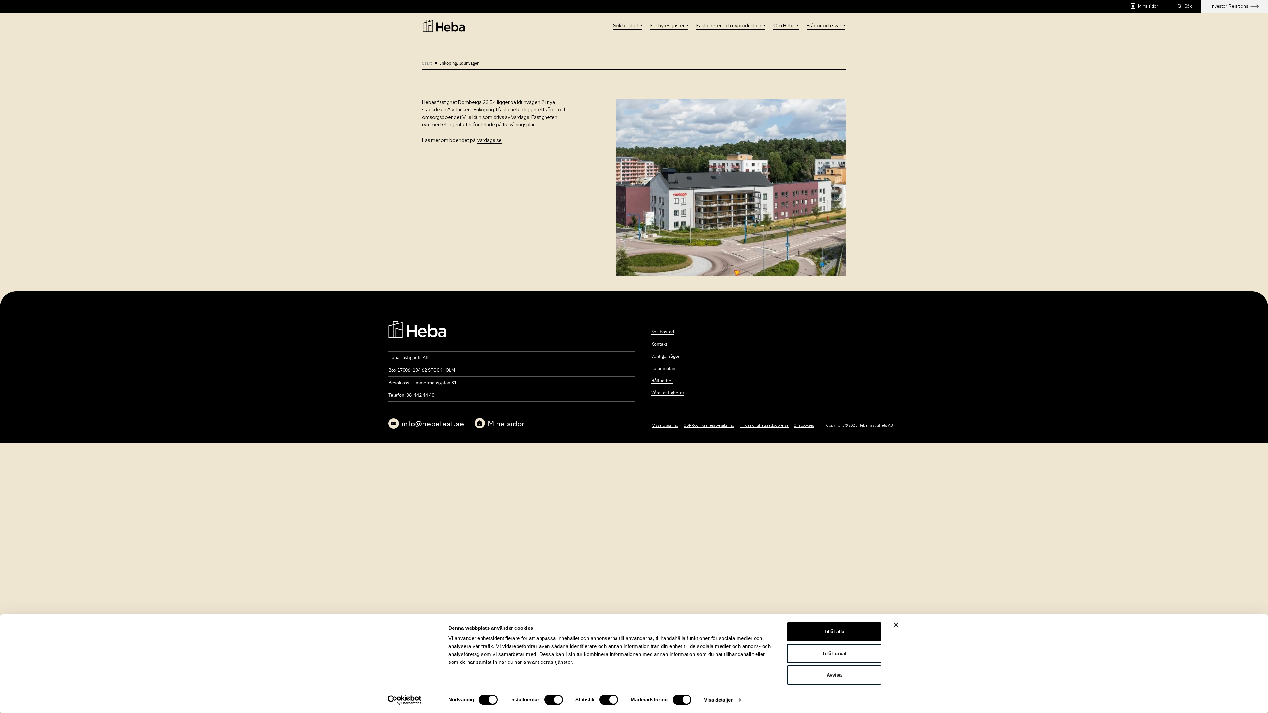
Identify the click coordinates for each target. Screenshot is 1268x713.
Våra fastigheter (667, 393)
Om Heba (784, 25)
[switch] (553, 700)
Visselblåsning (665, 425)
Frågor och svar (824, 25)
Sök (1188, 6)
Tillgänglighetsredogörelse (764, 425)
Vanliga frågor (665, 356)
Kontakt (659, 344)
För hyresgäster (667, 25)
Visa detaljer (718, 700)
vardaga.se (489, 140)
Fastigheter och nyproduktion (728, 25)
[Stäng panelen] (896, 624)
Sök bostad (625, 25)
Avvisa (834, 675)
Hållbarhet (662, 381)
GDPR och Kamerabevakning (709, 425)
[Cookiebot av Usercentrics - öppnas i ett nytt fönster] (405, 700)
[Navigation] (417, 329)
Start (427, 63)
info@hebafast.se (433, 423)
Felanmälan (663, 368)
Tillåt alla (834, 631)
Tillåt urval (834, 653)
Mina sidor (1148, 6)
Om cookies (804, 425)
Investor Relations (1229, 6)
